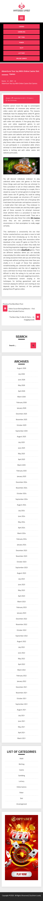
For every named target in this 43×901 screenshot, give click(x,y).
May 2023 (21, 590)
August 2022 (21, 641)
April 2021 (21, 732)
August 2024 (21, 505)
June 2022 (21, 653)
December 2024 (21, 482)
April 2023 (21, 596)
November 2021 (21, 692)
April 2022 (21, 664)
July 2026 (21, 374)
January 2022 (21, 681)
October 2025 (21, 425)
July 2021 (21, 715)
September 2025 (22, 431)
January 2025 (21, 476)
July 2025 (21, 442)
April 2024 (21, 527)
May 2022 (21, 658)
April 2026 (21, 391)
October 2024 (21, 493)
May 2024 (21, 522)
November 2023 (21, 556)
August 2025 (21, 436)
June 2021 (21, 721)
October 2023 (21, 561)
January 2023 (21, 613)
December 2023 (21, 550)
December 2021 (21, 687)
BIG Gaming (35, 218)
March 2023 (21, 601)
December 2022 (21, 618)
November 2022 (21, 624)
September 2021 (22, 704)
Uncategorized (21, 804)
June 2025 (21, 448)
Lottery (21, 53)
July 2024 (21, 510)
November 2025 (21, 419)
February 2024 (22, 539)
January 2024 (21, 544)
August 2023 (21, 573)
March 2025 (21, 465)
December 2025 (21, 413)
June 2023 (21, 584)
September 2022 (22, 636)
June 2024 (21, 516)
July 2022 (21, 647)
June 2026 (21, 379)
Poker (21, 42)
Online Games (21, 58)
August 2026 (21, 368)
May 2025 (21, 453)
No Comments (12, 100)
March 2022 (21, 670)
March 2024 (21, 533)
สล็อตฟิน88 (25, 250)
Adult (21, 758)
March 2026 (21, 396)
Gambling (21, 32)
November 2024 (21, 488)
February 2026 (22, 402)
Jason (8, 98)
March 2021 (21, 738)
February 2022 (22, 675)
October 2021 (21, 698)
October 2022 (21, 630)
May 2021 (21, 727)
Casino (21, 26)
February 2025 (22, 471)
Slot (21, 48)
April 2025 (21, 459)
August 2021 (21, 709)
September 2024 (22, 499)
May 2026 (21, 385)
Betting (21, 37)
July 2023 (21, 579)
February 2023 (22, 607)
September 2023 (22, 567)
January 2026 (21, 408)
